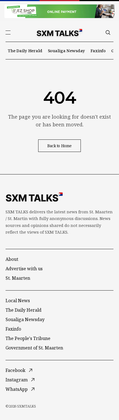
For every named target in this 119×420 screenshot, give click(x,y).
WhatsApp (17, 389)
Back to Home (59, 145)
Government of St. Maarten (34, 348)
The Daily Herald (25, 50)
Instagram (17, 380)
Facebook (15, 370)
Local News (18, 301)
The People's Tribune (28, 338)
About (12, 259)
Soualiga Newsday (66, 50)
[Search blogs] (107, 32)
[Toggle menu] (8, 32)
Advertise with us (24, 269)
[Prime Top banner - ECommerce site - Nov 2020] (59, 11)
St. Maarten (18, 278)
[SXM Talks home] (59, 32)
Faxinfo (98, 50)
